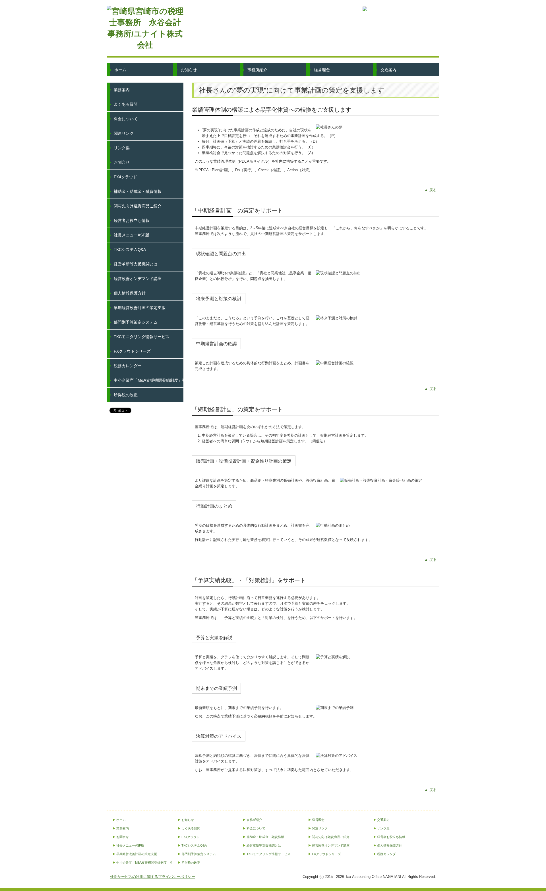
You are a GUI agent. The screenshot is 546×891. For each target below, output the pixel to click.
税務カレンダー (128, 365)
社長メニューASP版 (131, 235)
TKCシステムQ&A (130, 249)
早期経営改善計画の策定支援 (140, 307)
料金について (126, 119)
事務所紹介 (257, 70)
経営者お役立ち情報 (132, 220)
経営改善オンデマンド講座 (138, 278)
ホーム (120, 70)
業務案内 (122, 89)
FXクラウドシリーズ (132, 351)
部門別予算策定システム (136, 322)
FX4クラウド (125, 177)
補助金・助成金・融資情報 (138, 191)
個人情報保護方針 (130, 293)
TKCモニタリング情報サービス (141, 336)
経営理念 (322, 70)
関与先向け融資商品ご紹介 (138, 206)
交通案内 (388, 70)
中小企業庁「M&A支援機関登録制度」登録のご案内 (148, 380)
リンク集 (122, 148)
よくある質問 (126, 104)
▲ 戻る (430, 190)
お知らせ (189, 70)
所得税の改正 (126, 395)
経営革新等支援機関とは (136, 264)
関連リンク (124, 133)
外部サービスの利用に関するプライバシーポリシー (152, 876)
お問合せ (122, 162)
